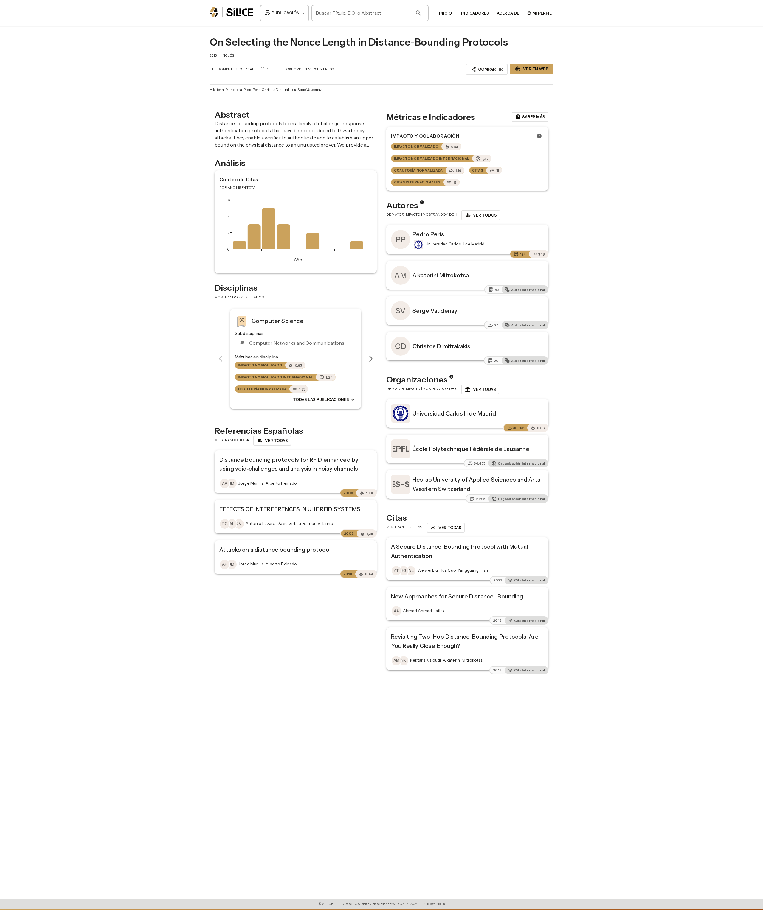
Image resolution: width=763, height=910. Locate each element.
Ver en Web (531, 69)
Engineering (274, 320)
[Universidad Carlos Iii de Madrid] (418, 244)
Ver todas (480, 389)
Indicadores (475, 13)
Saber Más (530, 117)
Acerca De (508, 13)
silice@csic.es (434, 904)
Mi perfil (539, 12)
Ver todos (481, 215)
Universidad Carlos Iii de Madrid (454, 413)
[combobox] (284, 13)
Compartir (487, 69)
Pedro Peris (252, 90)
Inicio (445, 13)
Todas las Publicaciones (331, 399)
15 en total (248, 188)
